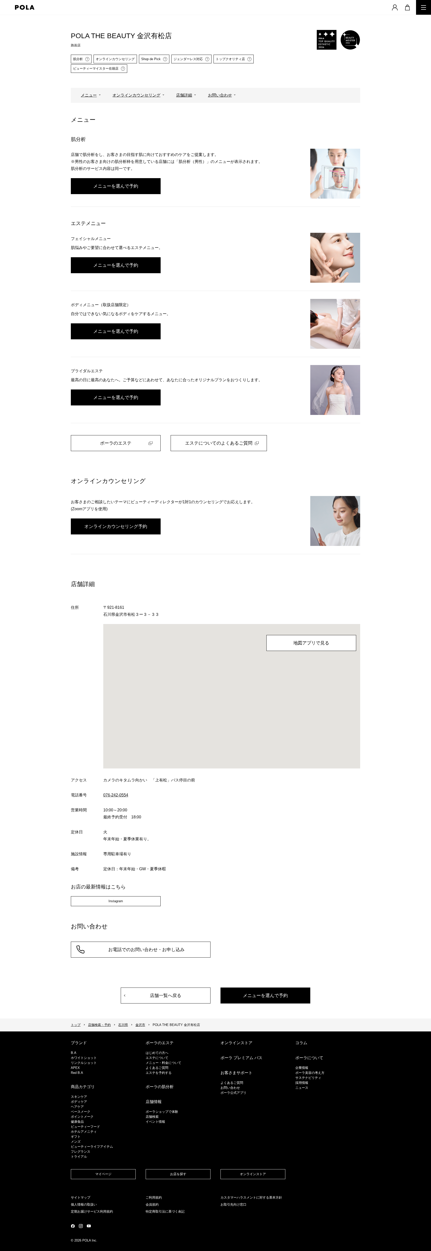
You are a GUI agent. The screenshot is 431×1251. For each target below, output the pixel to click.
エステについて (157, 1058)
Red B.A (77, 1073)
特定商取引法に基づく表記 (165, 1211)
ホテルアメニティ (84, 1131)
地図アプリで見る (311, 642)
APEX (75, 1068)
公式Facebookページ (73, 1226)
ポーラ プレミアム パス (241, 1058)
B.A (73, 1053)
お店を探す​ (178, 1174)
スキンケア (79, 1097)
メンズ (76, 1141)
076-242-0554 (115, 795)
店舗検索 (152, 1117)
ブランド (79, 1043)
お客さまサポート (236, 1073)
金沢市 (140, 1025)
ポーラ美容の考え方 (309, 1073)
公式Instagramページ (81, 1226)
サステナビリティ (308, 1078)
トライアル (79, 1156)
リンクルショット (84, 1063)
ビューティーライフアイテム (92, 1146)
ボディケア (79, 1102)
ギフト (76, 1136)
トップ (76, 1025)
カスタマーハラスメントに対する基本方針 (251, 1197)
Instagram (115, 901)
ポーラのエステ (115, 443)
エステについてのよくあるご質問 (218, 443)
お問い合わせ (220, 95)
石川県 (123, 1025)
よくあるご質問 (157, 1068)
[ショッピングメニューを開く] (407, 7)
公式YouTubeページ (89, 1226)
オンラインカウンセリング (136, 95)
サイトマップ (80, 1197)
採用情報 (301, 1083)
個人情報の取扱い (84, 1204)
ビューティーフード (85, 1126)
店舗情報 (154, 1102)
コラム (301, 1043)
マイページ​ (103, 1174)
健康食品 (77, 1122)
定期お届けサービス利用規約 (92, 1211)
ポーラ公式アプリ (233, 1093)
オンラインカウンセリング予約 (115, 526)
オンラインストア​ (253, 1174)
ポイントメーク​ (82, 1117)
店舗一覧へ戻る (165, 995)
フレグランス (80, 1151)
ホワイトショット (84, 1058)
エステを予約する (159, 1073)
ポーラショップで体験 (162, 1112)
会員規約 (152, 1204)
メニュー (89, 95)
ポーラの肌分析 (160, 1087)
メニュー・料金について (163, 1063)
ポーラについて (309, 1058)
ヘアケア (77, 1107)
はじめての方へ (157, 1053)
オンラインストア (236, 1043)
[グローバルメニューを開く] (423, 7)
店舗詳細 (184, 95)
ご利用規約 (154, 1197)
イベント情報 (155, 1122)
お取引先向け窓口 (233, 1204)
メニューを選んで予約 (115, 186)
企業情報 (301, 1068)
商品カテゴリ (83, 1087)
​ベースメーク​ (80, 1112)
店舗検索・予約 (99, 1025)
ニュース (301, 1088)
